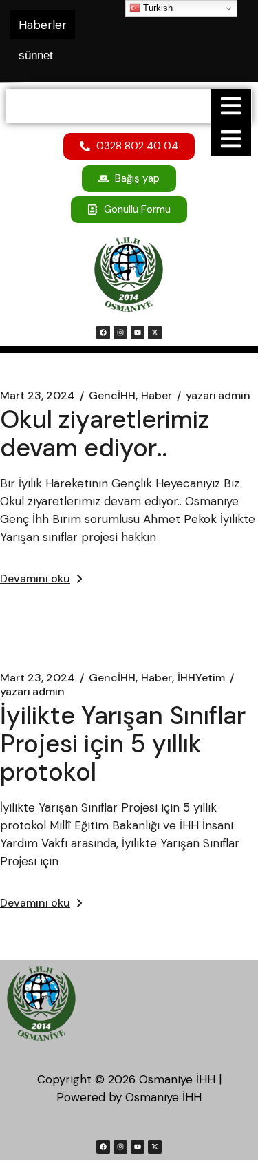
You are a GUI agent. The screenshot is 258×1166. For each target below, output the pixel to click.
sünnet (36, 55)
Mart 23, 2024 (37, 396)
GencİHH (112, 396)
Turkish (156, 8)
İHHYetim (201, 678)
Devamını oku (35, 578)
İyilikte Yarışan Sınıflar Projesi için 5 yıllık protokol (123, 743)
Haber (156, 396)
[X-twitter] (155, 332)
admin (218, 396)
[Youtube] (137, 332)
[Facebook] (103, 332)
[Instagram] (120, 332)
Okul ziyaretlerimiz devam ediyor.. (105, 433)
